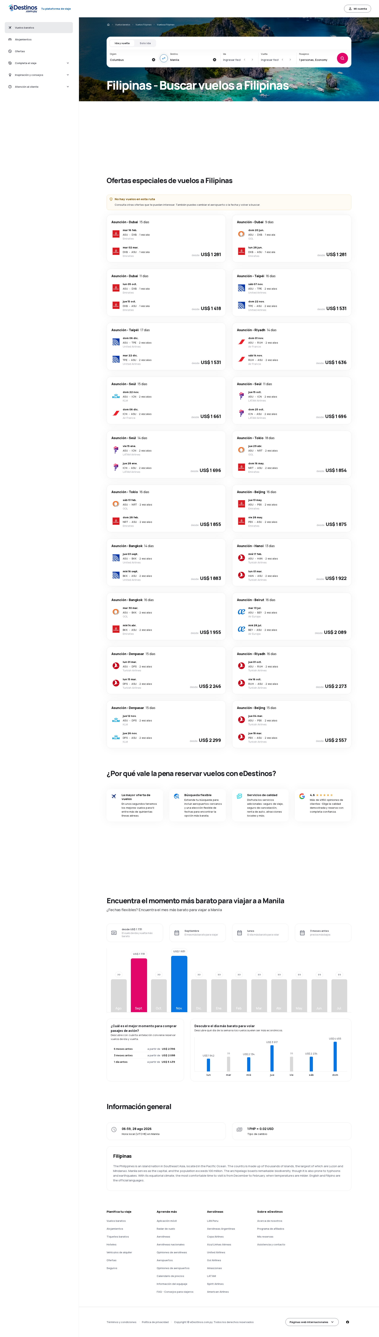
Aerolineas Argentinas (221, 1228)
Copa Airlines (215, 1236)
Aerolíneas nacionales (171, 1244)
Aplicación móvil (167, 1221)
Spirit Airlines (215, 1284)
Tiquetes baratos (118, 1236)
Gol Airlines (214, 1260)
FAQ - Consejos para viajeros (175, 1291)
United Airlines (216, 1252)
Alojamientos (115, 1228)
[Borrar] (154, 60)
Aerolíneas (163, 1236)
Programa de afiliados (270, 1228)
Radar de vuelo (166, 1228)
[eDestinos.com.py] (108, 24)
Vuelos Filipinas (143, 24)
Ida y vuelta (122, 43)
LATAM (211, 1276)
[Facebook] (347, 1322)
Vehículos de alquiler (119, 1252)
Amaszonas (214, 1268)
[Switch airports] (164, 58)
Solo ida (145, 43)
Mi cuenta (360, 8)
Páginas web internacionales (309, 1322)
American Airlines (218, 1291)
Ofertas (111, 1260)
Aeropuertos (165, 1260)
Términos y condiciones (121, 1322)
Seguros (112, 1268)
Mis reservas (265, 1236)
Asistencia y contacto (271, 1244)
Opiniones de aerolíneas (172, 1252)
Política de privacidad (155, 1322)
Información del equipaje (172, 1284)
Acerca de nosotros (269, 1221)
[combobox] (130, 59)
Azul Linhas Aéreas (219, 1244)
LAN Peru (212, 1221)
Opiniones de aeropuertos (173, 1268)
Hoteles (111, 1244)
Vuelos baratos (122, 24)
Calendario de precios (170, 1276)
